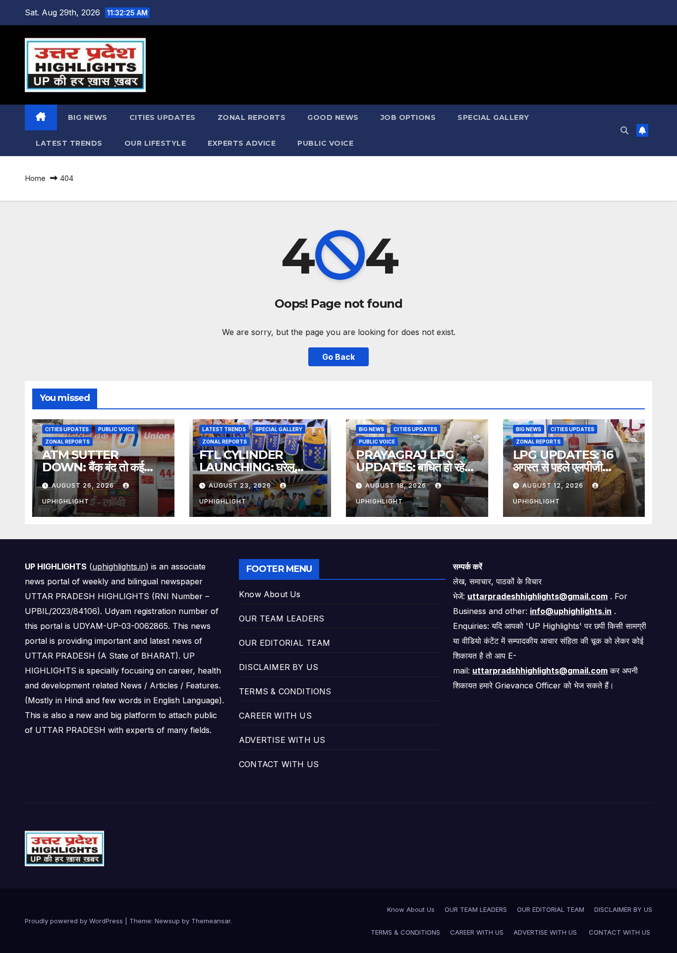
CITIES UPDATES (162, 117)
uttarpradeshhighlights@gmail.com (537, 596)
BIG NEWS (88, 117)
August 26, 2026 (84, 485)
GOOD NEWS (333, 117)
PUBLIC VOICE (325, 143)
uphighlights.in (119, 566)
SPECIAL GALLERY (493, 117)
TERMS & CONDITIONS (285, 691)
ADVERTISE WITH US (283, 740)
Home (35, 178)
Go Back (338, 357)
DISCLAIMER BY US (278, 667)
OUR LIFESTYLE (155, 143)
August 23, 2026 (241, 485)
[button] (624, 130)
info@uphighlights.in (571, 611)
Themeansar (210, 921)
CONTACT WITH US (280, 764)
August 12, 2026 (553, 485)
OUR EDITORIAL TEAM (285, 643)
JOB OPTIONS (408, 117)
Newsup (167, 921)
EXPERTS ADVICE (242, 143)
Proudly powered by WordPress (75, 921)
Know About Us (270, 594)
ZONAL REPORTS (252, 117)
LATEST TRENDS (69, 143)
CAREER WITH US (275, 716)
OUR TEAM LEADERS (281, 618)
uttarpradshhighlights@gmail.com (540, 670)
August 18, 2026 (396, 485)
